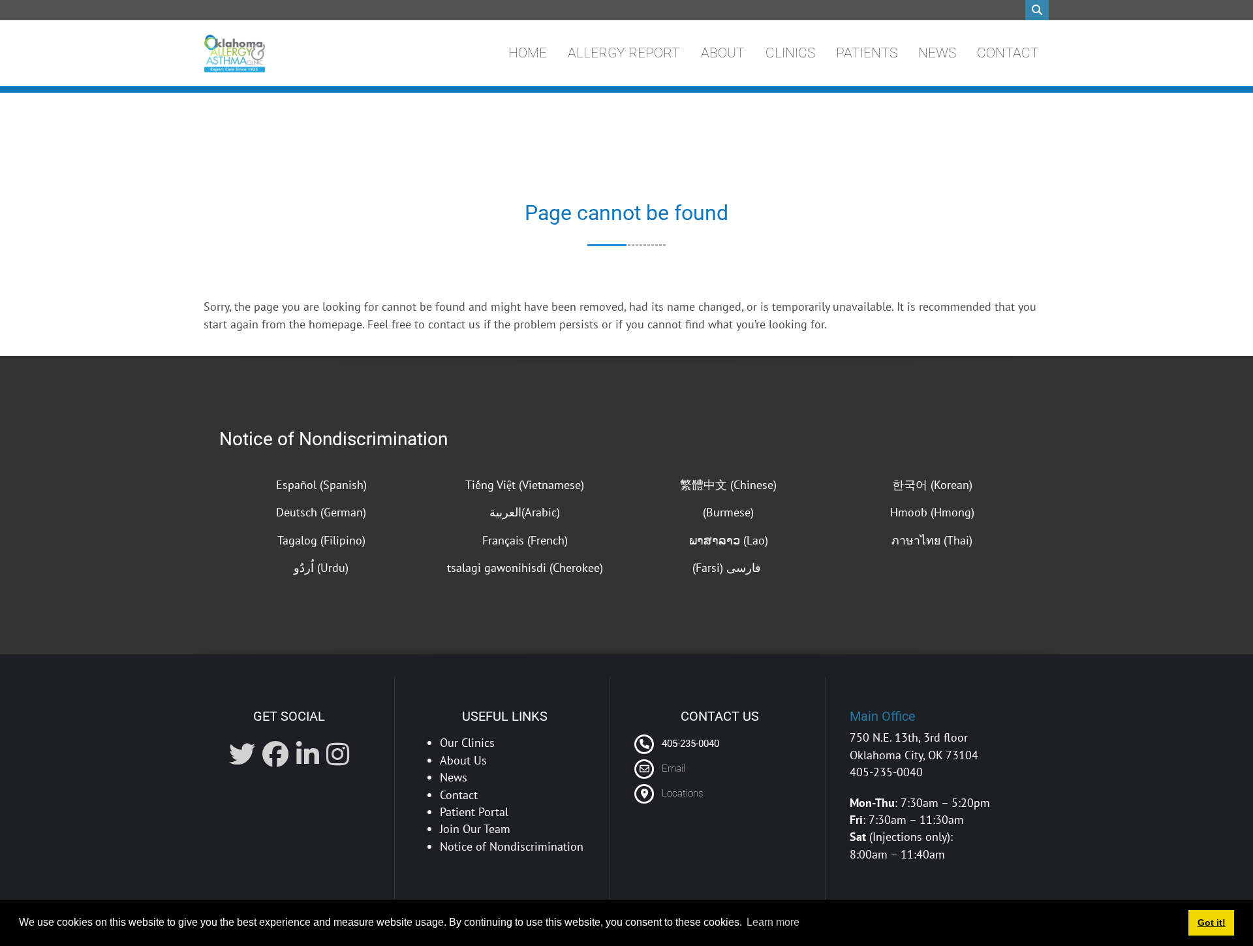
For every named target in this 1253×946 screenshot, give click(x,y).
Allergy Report (624, 53)
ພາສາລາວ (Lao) (728, 540)
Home (527, 53)
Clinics (790, 53)
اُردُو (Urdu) (321, 567)
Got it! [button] (1212, 922)
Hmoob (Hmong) (932, 512)
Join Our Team (475, 828)
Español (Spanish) (321, 484)
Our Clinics (467, 742)
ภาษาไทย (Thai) (931, 540)
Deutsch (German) (321, 512)
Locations (682, 793)
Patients (866, 53)
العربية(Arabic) (524, 512)
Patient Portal (474, 811)
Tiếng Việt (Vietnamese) (524, 484)
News (937, 53)
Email (673, 768)
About (723, 53)
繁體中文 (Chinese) (728, 484)
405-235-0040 (689, 743)
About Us (463, 760)
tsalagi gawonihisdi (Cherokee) (525, 567)
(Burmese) (728, 512)
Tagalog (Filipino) (321, 540)
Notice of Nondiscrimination (333, 439)
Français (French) (525, 540)
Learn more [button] (773, 922)
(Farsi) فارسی (728, 567)
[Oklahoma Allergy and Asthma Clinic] (234, 53)
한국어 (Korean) (932, 484)
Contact (1008, 53)
